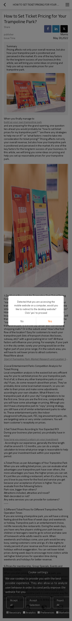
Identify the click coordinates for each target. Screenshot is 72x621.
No (22, 321)
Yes (50, 321)
